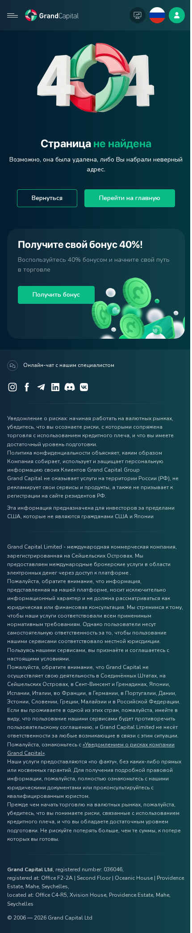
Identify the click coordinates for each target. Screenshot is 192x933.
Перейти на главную (129, 198)
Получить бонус (56, 294)
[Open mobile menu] (12, 15)
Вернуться (47, 198)
